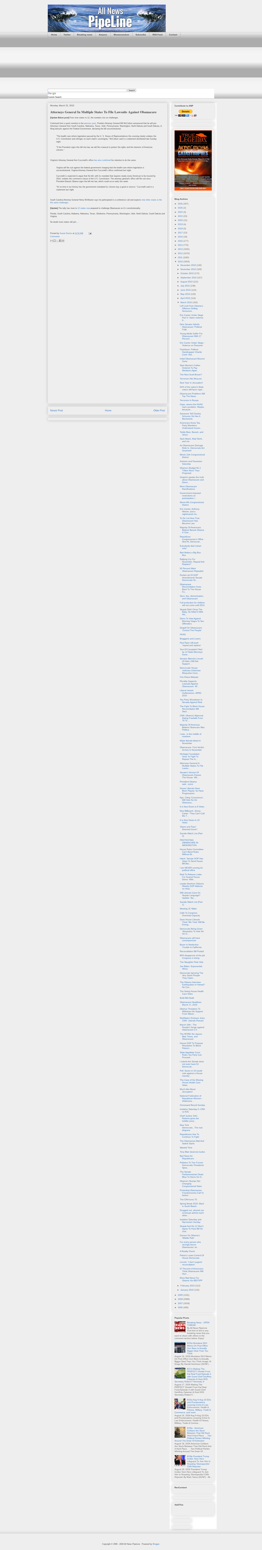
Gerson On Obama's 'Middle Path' (190, 1236)
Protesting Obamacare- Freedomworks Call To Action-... (192, 1193)
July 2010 (185, 286)
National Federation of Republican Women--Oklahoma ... (191, 1098)
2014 (180, 245)
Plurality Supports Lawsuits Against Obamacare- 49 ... (190, 684)
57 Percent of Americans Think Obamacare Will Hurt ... (191, 1271)
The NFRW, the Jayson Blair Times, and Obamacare (191, 1036)
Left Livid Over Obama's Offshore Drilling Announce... (191, 308)
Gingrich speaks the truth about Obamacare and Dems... (192, 480)
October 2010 (187, 273)
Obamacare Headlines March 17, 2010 (190, 1003)
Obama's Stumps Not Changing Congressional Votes (191, 1183)
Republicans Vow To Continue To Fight (189, 1135)
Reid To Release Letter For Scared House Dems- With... (191, 877)
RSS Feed (158, 34)
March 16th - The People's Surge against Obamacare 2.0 (192, 1027)
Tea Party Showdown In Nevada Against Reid (191, 700)
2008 (180, 1299)
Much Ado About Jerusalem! (187, 1090)
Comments (55, 236)
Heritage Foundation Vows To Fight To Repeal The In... (190, 756)
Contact (173, 34)
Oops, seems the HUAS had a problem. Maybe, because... (192, 407)
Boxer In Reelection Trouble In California (191, 945)
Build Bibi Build (187, 998)
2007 (180, 1303)
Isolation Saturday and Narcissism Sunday (190, 1220)
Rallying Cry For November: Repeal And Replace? (192, 562)
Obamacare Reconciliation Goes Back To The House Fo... (190, 588)
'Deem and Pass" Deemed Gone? (188, 828)
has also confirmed (102, 160)
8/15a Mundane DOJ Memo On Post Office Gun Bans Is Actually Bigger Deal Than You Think (197, 1348)
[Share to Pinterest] (63, 240)
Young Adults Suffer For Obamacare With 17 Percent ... (191, 336)
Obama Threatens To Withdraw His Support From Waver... (191, 1011)
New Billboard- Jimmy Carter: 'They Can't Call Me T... (192, 813)
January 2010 (187, 1290)
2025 (180, 208)
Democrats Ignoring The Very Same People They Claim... (191, 975)
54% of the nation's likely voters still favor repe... (192, 388)
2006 (180, 1307)
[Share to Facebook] (60, 240)
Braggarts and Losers (190, 638)
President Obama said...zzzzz (188, 782)
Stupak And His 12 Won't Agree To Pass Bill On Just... (191, 1228)
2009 (180, 1295)
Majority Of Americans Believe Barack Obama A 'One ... (192, 530)
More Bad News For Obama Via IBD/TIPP (191, 1279)
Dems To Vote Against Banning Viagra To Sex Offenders (192, 621)
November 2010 (188, 269)
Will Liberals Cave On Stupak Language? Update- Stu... (190, 895)
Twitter (67, 34)
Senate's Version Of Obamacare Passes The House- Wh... (190, 775)
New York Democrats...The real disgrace (191, 1127)
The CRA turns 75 (188, 1199)
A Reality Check (187, 1251)
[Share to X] (57, 240)
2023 (180, 212)
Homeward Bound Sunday (192, 1105)
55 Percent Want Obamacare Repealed (191, 569)
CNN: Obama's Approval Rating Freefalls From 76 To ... (191, 718)
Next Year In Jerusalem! (191, 383)
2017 (180, 232)
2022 (180, 216)
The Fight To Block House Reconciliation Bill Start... (192, 709)
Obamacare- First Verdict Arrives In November (192, 748)
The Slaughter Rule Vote (191, 962)
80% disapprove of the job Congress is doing (192, 956)
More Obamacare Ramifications (188, 487)
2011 (180, 257)
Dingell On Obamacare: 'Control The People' (191, 629)
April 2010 (185, 298)
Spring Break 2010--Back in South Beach (192, 1204)
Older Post (159, 410)
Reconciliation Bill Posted (192, 951)
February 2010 (187, 1285)
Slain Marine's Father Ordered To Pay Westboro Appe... (190, 368)
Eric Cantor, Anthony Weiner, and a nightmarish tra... (189, 511)
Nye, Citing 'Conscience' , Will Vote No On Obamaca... (192, 800)
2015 (180, 241)
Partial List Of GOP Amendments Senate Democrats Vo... (191, 577)
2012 (180, 253)
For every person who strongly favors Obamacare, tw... (190, 1244)
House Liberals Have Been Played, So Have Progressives (192, 791)
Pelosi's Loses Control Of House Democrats (192, 1256)
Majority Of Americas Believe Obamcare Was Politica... (192, 727)
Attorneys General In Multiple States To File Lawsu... (191, 766)
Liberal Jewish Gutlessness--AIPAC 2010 (191, 693)
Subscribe (141, 34)
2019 (180, 224)
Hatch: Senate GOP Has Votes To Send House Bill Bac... (191, 861)
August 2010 (186, 281)
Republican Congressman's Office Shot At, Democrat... (191, 539)
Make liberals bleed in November (190, 741)
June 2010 (185, 290)
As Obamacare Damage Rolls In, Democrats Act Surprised (192, 448)
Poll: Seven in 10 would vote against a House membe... (191, 1073)
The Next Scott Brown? (191, 374)
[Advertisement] (131, 63)
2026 (180, 203)
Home (54, 34)
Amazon (103, 34)
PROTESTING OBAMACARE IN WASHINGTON (189, 842)
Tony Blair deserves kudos (192, 1152)
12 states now (84, 208)
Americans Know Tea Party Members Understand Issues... (191, 425)
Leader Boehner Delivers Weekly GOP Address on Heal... (192, 886)
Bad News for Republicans (187, 1157)
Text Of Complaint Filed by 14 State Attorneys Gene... (191, 652)
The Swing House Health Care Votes (192, 992)
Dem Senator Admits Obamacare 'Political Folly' (191, 327)
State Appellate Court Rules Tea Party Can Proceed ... (191, 1055)
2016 (180, 236)
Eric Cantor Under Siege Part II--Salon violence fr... (191, 317)
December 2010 (188, 265)
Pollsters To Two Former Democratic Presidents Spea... (192, 1165)
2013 (180, 249)
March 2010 (186, 302)
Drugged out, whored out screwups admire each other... (192, 1213)
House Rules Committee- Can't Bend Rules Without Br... (192, 852)
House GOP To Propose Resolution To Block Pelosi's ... (191, 1046)
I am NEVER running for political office (191, 869)
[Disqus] (107, 285)
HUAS (183, 634)
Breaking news (84, 34)
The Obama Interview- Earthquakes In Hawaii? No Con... (192, 985)
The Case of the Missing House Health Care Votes (191, 1082)
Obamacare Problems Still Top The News (192, 394)
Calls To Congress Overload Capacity (190, 914)
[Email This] (51, 240)
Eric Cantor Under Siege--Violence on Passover (192, 344)
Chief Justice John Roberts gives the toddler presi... (189, 1118)
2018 (180, 228)
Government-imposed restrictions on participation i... (190, 495)
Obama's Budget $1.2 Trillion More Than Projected (190, 470)
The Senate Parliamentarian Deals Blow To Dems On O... (191, 1174)
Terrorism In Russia (189, 400)
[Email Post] (89, 233)
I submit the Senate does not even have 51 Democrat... (192, 1064)
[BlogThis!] (54, 240)
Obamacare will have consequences (190, 939)
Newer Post (56, 410)
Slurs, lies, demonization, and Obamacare (192, 597)
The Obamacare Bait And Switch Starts (192, 1142)
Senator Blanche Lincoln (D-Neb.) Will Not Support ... (191, 661)
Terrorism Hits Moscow (191, 378)
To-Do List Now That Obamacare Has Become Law (189, 521)
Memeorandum (121, 34)
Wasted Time (186, 1147)
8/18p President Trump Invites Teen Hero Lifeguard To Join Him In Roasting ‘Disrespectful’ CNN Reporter (198, 1461)
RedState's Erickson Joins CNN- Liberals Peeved (192, 1019)
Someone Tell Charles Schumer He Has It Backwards (190, 416)
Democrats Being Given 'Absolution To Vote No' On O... (192, 931)
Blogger (156, 1544)
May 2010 (185, 294)
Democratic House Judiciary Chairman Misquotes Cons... (190, 670)
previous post (90, 123)
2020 (180, 220)
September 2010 (188, 277)
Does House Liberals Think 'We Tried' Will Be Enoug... (192, 922)
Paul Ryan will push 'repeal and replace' (190, 644)
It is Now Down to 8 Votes (192, 806)
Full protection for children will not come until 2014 (192, 603)
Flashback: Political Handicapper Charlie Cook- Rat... (191, 352)
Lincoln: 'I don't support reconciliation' (191, 1263)
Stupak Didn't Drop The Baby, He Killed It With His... (191, 612)
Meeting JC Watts (188, 908)
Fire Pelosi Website (189, 677)
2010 (180, 261)
